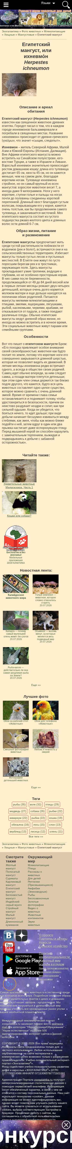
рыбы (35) (19, 804)
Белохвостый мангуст (14, 896)
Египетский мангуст (13, 890)
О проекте (46, 935)
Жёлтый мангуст (11, 867)
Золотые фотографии (36, 903)
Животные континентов (35, 916)
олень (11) (56, 831)
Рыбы (31, 894)
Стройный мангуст (12, 910)
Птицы (32, 868)
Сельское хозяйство (53, 946)
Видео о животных (34, 910)
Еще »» (36, 684)
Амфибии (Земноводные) (37, 890)
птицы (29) (52, 804)
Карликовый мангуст (13, 883)
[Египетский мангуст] (19, 84)
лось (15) (39, 824)
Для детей (34, 878)
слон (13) (55, 824)
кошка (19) (55, 817)
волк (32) (35, 804)
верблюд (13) (18, 831)
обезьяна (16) (20, 824)
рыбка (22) (38, 817)
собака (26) (37, 811)
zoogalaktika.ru (43, 1079)
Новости (45, 942)
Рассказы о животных (35, 873)
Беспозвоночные (38, 898)
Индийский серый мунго (14, 903)
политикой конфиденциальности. (35, 1119)
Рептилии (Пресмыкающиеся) (40, 883)
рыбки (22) (55, 811)
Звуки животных (34, 923)
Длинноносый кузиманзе (14, 923)
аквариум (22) (18, 817)
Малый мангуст (11, 916)
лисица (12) (38, 831)
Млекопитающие (38, 865)
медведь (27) (18, 811)
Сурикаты (12, 878)
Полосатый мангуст (13, 873)
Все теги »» (36, 836)
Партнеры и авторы (53, 938)
